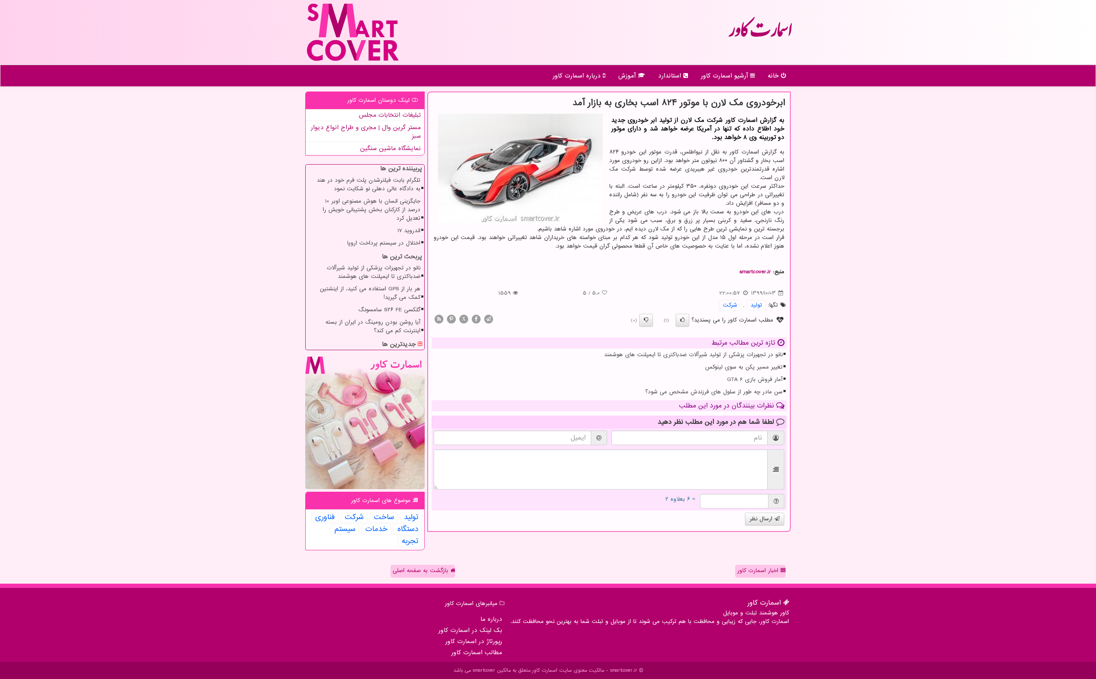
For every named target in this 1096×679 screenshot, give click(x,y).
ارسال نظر (762, 519)
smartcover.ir (755, 272)
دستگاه (407, 529)
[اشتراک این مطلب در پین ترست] (451, 319)
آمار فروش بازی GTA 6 (755, 379)
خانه (774, 75)
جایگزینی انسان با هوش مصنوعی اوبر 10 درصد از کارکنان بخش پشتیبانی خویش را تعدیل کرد (371, 209)
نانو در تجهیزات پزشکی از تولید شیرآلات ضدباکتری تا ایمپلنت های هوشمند (693, 355)
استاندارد (670, 75)
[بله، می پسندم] (682, 320)
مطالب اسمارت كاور (476, 652)
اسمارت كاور (760, 34)
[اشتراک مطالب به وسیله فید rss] (439, 319)
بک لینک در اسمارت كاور (470, 630)
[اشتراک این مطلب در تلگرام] (488, 319)
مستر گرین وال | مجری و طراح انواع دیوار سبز (366, 132)
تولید (756, 305)
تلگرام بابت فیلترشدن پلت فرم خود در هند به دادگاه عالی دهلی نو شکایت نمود (368, 184)
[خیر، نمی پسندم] (646, 320)
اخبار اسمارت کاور (758, 571)
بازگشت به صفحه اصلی (421, 571)
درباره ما (491, 619)
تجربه (410, 541)
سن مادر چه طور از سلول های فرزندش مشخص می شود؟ (714, 392)
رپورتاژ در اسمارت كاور (473, 641)
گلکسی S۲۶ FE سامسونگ (389, 310)
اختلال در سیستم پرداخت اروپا (383, 243)
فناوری (325, 517)
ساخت (384, 517)
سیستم (344, 529)
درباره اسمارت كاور (578, 75)
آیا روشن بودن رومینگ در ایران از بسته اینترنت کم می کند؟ (372, 326)
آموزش (628, 75)
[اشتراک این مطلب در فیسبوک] (476, 319)
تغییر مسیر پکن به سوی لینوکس (744, 367)
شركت (730, 305)
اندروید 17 (408, 231)
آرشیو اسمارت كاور (725, 75)
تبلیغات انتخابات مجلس (390, 115)
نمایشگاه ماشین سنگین (390, 148)
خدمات (376, 529)
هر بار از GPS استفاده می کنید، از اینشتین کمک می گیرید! (370, 293)
